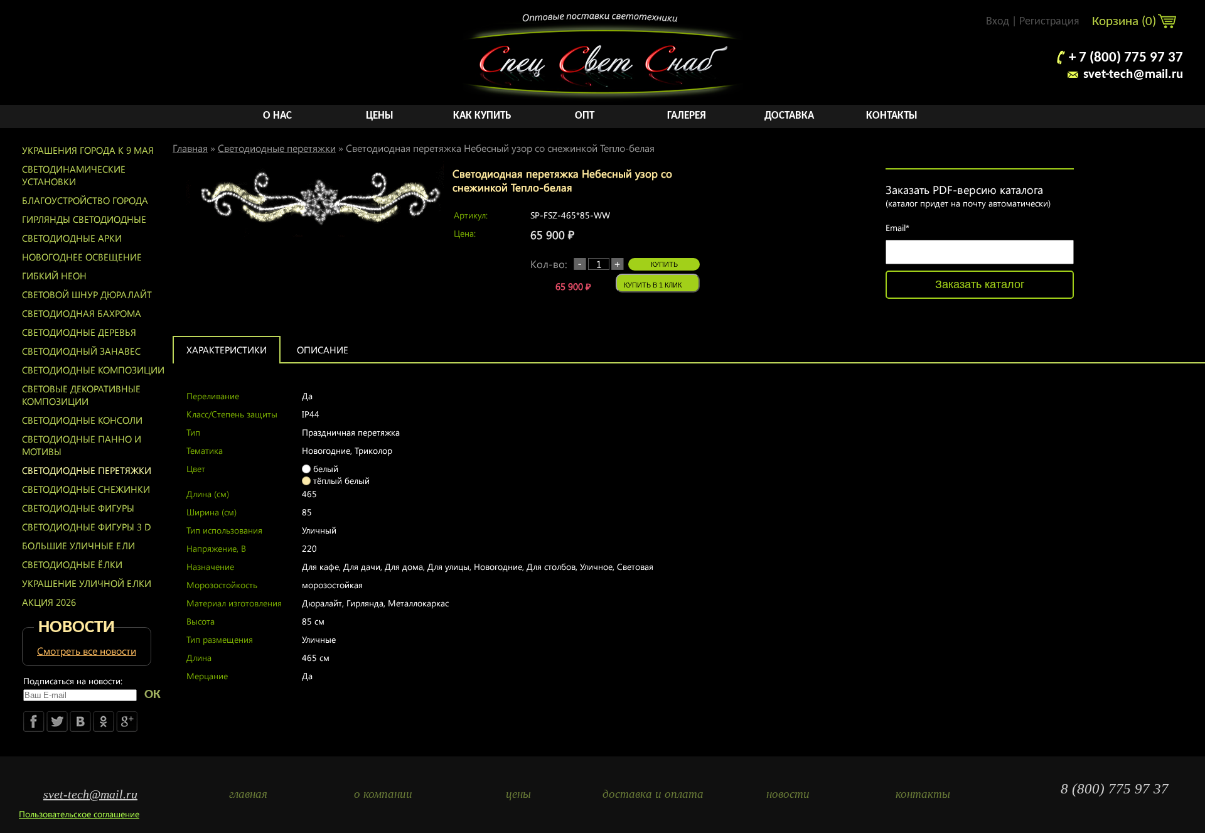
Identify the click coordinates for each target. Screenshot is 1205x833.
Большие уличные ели (78, 545)
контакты (923, 793)
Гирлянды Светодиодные (84, 219)
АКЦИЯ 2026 (49, 602)
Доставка (789, 115)
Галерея (686, 115)
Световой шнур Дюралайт (87, 294)
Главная (190, 147)
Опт (584, 115)
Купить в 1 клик (653, 285)
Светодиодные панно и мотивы (81, 445)
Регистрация (1049, 22)
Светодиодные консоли (82, 420)
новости (788, 793)
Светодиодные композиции (93, 369)
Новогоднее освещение (82, 256)
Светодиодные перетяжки (86, 470)
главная (248, 793)
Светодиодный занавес (81, 351)
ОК (152, 694)
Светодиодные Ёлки (72, 564)
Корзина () (1125, 21)
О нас (277, 115)
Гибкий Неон (54, 275)
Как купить (482, 115)
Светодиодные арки (72, 238)
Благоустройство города (85, 200)
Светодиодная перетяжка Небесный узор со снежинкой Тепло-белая (500, 147)
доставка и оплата (653, 793)
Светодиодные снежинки (86, 489)
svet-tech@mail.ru (1133, 74)
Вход (997, 22)
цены (518, 793)
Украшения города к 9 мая (88, 150)
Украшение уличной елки (86, 583)
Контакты (892, 115)
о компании (383, 793)
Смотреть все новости (86, 650)
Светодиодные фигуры (78, 508)
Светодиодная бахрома (81, 313)
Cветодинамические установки (74, 175)
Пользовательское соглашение (79, 814)
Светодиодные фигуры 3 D (86, 526)
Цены (380, 115)
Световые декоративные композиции (81, 394)
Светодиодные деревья (79, 332)
